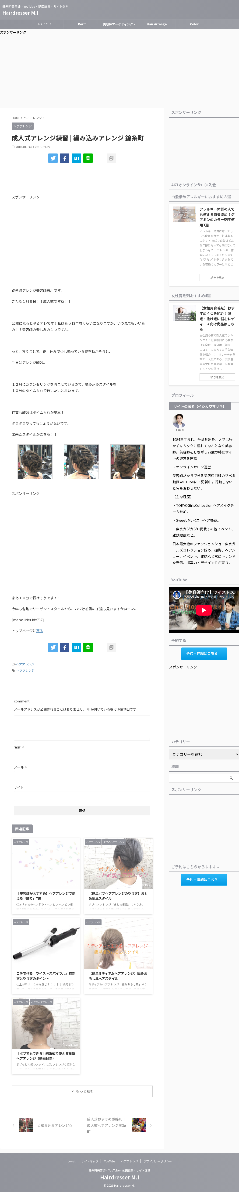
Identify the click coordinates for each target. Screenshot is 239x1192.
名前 (19, 747)
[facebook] (64, 158)
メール (21, 767)
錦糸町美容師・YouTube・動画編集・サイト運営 (119, 1170)
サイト (19, 787)
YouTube (109, 1161)
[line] (88, 158)
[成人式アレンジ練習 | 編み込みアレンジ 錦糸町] (76, 158)
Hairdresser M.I (20, 12)
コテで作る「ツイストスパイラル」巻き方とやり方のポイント (45, 976)
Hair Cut (44, 24)
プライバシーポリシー (158, 1161)
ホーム (71, 1161)
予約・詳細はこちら (202, 653)
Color (194, 24)
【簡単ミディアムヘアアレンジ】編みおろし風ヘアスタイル (118, 976)
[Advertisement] (119, 72)
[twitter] (53, 158)
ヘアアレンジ (25, 664)
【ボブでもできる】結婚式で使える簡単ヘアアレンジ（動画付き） (45, 1056)
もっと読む (85, 1091)
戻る (39, 630)
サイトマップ (89, 1161)
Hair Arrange (157, 24)
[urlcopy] (111, 158)
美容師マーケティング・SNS (119, 25)
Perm (82, 24)
